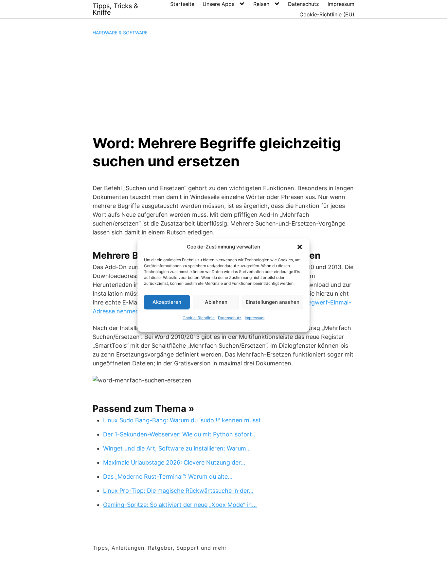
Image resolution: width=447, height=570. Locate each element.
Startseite (182, 4)
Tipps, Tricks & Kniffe (115, 9)
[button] (299, 247)
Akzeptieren (166, 302)
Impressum (254, 317)
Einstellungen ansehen (272, 302)
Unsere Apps (218, 4)
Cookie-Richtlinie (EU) (326, 14)
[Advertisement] (223, 85)
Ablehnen (216, 302)
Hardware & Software (120, 32)
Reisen (261, 4)
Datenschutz (229, 317)
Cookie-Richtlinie (199, 317)
